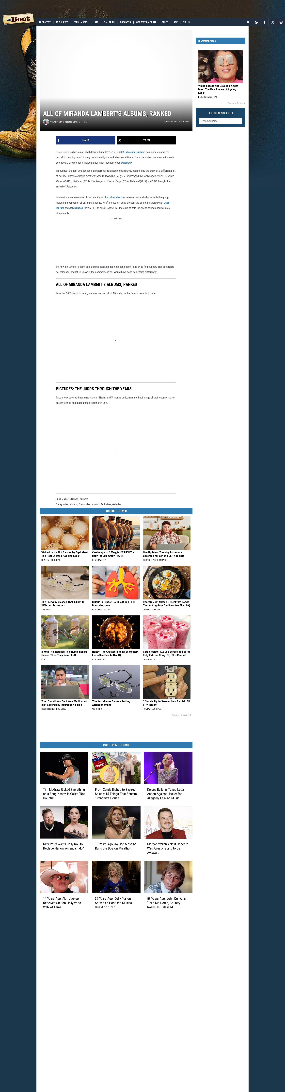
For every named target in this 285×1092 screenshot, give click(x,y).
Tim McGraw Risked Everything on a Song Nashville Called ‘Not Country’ (64, 794)
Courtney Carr (56, 122)
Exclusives (62, 22)
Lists (95, 22)
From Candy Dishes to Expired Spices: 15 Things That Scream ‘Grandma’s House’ (116, 794)
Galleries (109, 22)
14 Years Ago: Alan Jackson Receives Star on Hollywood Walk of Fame (62, 902)
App (176, 22)
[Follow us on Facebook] (264, 22)
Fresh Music (80, 22)
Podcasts (125, 22)
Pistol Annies (112, 197)
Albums (73, 504)
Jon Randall (76, 208)
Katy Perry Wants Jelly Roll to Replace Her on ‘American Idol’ (63, 846)
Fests (165, 22)
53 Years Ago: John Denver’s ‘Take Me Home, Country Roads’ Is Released (166, 902)
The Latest (45, 22)
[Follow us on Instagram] (281, 22)
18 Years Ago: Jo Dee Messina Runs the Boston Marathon (115, 846)
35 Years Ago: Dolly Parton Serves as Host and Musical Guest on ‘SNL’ (113, 902)
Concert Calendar (146, 22)
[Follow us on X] (273, 22)
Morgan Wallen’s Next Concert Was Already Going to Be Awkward (167, 848)
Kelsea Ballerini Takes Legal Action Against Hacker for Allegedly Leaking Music (165, 794)
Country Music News (89, 504)
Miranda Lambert (79, 499)
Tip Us (186, 22)
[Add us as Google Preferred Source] (256, 22)
